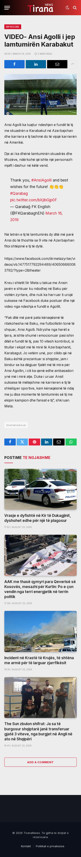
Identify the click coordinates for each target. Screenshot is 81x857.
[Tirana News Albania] (40, 7)
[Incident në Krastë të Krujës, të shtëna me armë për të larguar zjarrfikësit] (40, 631)
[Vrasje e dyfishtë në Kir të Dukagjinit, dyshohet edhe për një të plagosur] (40, 489)
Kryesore (12, 26)
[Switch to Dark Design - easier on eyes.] (67, 8)
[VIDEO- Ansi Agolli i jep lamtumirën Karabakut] (40, 94)
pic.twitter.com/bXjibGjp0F (33, 200)
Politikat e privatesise (50, 846)
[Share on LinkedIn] (36, 64)
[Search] (74, 8)
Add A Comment (40, 762)
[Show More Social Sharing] (72, 64)
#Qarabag (19, 193)
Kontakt (26, 846)
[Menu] (7, 8)
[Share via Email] (57, 64)
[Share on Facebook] (14, 64)
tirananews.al (16, 425)
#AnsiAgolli (41, 180)
